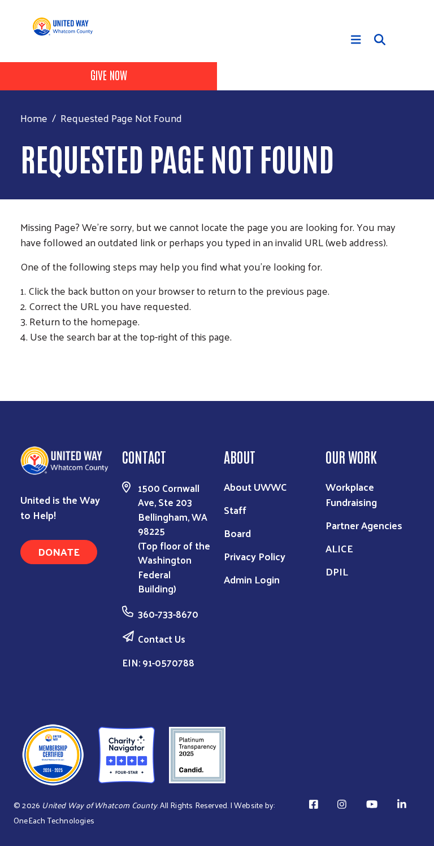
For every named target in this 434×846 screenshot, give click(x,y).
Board (237, 533)
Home (33, 117)
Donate (59, 551)
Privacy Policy (254, 556)
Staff (235, 509)
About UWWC (255, 486)
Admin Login (252, 579)
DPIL (337, 571)
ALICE (339, 548)
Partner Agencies (364, 525)
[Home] (66, 26)
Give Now (108, 74)
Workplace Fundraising (351, 494)
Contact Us (161, 638)
